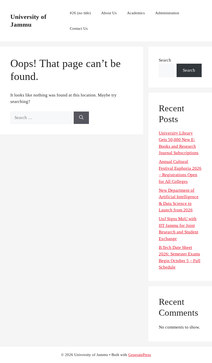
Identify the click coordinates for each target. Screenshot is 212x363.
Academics (136, 13)
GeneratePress (139, 355)
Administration (167, 13)
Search (165, 60)
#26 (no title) (80, 13)
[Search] (81, 118)
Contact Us (79, 28)
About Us (109, 13)
